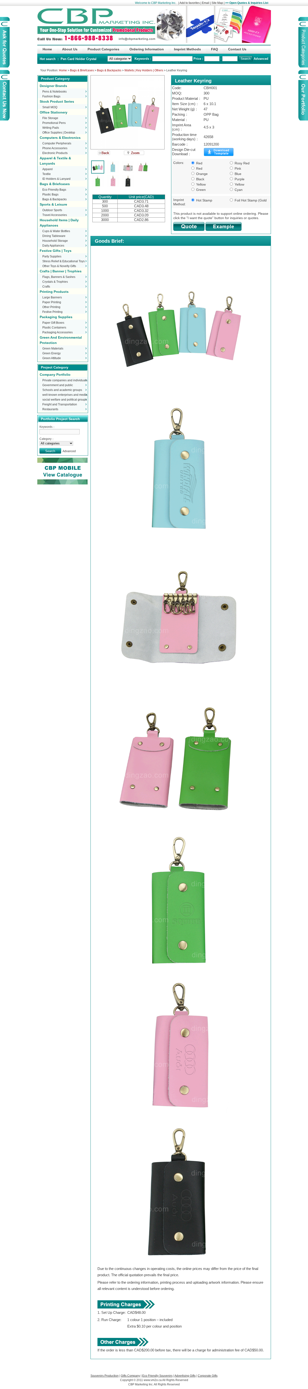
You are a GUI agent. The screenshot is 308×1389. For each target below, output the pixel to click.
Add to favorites (190, 3)
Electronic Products (55, 153)
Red (198, 163)
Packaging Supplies (56, 317)
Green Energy (51, 353)
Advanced (261, 58)
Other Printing (51, 307)
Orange (201, 174)
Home (63, 70)
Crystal (91, 59)
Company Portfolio (55, 374)
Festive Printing (52, 312)
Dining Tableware (53, 236)
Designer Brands (53, 86)
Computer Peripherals (56, 143)
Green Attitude (51, 358)
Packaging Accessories (57, 332)
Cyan (238, 190)
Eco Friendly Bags (54, 189)
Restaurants (50, 409)
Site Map (217, 3)
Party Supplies (51, 256)
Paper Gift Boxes (53, 322)
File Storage (50, 118)
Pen (64, 59)
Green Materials (52, 348)
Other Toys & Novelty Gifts (59, 266)
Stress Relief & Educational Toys (63, 261)
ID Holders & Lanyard (56, 179)
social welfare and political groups (64, 399)
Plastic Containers (54, 327)
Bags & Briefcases (82, 70)
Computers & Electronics (60, 138)
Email (205, 3)
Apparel (47, 169)
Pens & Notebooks (54, 91)
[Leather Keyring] (127, 112)
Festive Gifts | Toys (55, 251)
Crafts (46, 286)
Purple (239, 179)
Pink (237, 168)
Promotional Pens (54, 123)
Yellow (200, 184)
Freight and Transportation (59, 404)
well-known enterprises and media (64, 394)
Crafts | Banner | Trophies (61, 271)
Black (199, 179)
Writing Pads (50, 127)
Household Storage (55, 240)
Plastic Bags (50, 194)
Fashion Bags (51, 96)
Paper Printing (51, 302)
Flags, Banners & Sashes (58, 277)
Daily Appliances (53, 245)
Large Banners (52, 297)
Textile (46, 174)
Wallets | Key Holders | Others (143, 70)
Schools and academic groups (62, 390)
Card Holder (76, 59)
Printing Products (54, 292)
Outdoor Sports (52, 210)
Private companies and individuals (64, 380)
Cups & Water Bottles (56, 231)
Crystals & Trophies (55, 281)
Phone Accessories (54, 148)
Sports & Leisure (53, 204)
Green (200, 190)
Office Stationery (53, 112)
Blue (237, 174)
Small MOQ (49, 107)
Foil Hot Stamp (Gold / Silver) (248, 200)
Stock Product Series (57, 101)
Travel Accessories (54, 215)
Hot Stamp (203, 200)
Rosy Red (242, 163)
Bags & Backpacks (109, 70)
